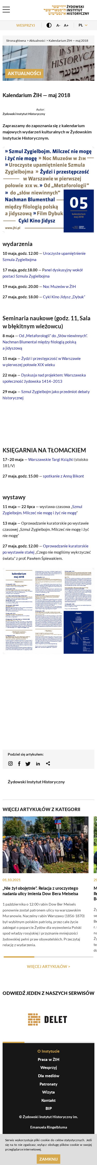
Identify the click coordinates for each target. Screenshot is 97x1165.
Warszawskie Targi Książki (51, 459)
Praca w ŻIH (48, 1059)
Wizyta (48, 1092)
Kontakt (48, 1100)
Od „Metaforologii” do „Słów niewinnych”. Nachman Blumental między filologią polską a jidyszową (45, 341)
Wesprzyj (25, 25)
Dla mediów (48, 1076)
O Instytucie (48, 1051)
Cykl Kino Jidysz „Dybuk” (64, 296)
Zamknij (48, 1158)
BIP (49, 1108)
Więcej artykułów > (48, 966)
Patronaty (48, 1084)
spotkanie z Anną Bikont (63, 476)
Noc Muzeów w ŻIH (59, 286)
